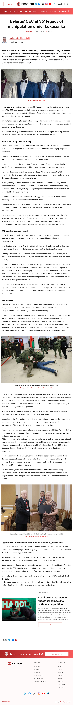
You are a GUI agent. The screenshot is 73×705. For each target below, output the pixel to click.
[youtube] (50, 4)
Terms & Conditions (40, 681)
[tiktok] (53, 4)
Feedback (6, 702)
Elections (43, 11)
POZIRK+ (37, 669)
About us (37, 666)
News (5, 11)
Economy (28, 11)
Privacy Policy (38, 678)
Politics (12, 11)
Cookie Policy (38, 675)
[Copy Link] (16, 639)
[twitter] (42, 4)
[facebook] (39, 4)
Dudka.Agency (65, 702)
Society (35, 11)
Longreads (62, 11)
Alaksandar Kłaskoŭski (20, 38)
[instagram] (46, 4)
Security (20, 11)
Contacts (37, 672)
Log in (60, 4)
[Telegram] (9, 639)
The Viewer (52, 11)
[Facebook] (12, 639)
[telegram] (35, 4)
